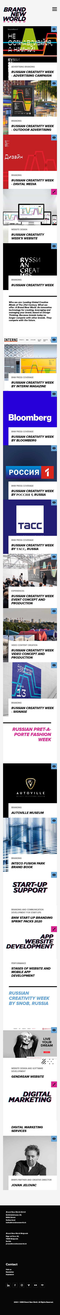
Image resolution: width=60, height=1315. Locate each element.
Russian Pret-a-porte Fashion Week (31, 734)
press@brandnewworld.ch (16, 1244)
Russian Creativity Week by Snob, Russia (29, 998)
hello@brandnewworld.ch (16, 1222)
